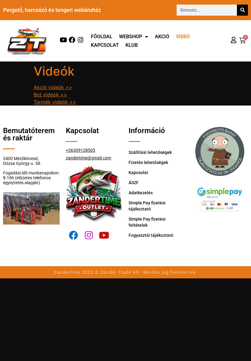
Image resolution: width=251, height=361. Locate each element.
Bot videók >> (50, 94)
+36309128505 (80, 150)
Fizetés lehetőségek (148, 162)
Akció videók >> (53, 87)
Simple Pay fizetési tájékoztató (147, 205)
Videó (183, 36)
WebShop (130, 36)
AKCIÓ (162, 36)
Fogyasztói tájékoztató (151, 235)
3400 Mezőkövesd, (21, 158)
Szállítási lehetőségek (150, 152)
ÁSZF (134, 182)
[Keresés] (242, 10)
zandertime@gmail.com (88, 157)
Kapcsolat (105, 45)
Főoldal (101, 36)
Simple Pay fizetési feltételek (147, 222)
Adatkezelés (141, 192)
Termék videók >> (55, 102)
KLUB (132, 45)
